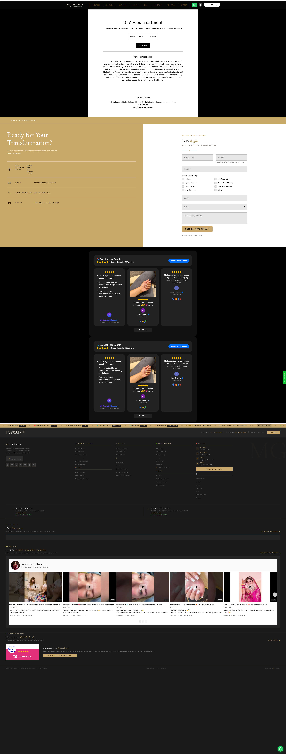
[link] (143, 45)
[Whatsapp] (194, 5)
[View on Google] (143, 310)
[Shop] (200, 5)
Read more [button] (176, 283)
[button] (96, 5)
